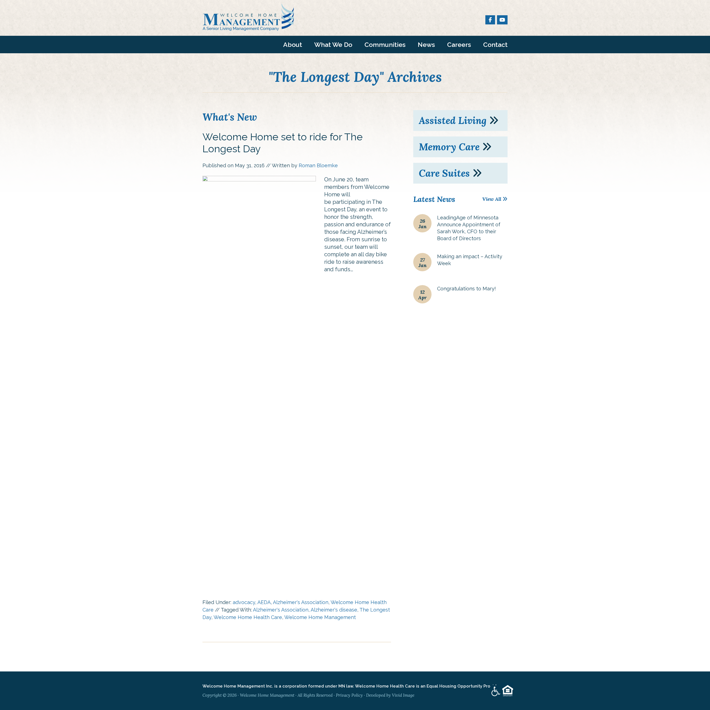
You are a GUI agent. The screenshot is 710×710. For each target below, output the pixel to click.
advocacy (244, 602)
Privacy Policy (349, 695)
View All (492, 199)
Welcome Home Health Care (248, 617)
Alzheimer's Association (300, 602)
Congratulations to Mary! (466, 288)
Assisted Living (454, 120)
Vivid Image (403, 695)
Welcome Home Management (320, 617)
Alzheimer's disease (334, 610)
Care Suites (445, 173)
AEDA (264, 602)
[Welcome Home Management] (248, 27)
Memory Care (450, 147)
